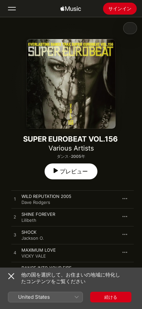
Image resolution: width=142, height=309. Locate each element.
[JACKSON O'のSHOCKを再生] (14, 235)
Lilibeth (28, 220)
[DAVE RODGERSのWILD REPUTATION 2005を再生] (14, 199)
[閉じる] (11, 276)
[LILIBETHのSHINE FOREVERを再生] (14, 217)
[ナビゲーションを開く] (12, 8)
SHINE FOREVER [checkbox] (38, 214)
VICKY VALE (33, 256)
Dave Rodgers (35, 202)
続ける (110, 297)
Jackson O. (32, 238)
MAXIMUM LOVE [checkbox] (38, 250)
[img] (70, 9)
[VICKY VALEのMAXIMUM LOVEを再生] (14, 253)
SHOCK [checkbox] (28, 232)
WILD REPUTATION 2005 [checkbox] (46, 196)
